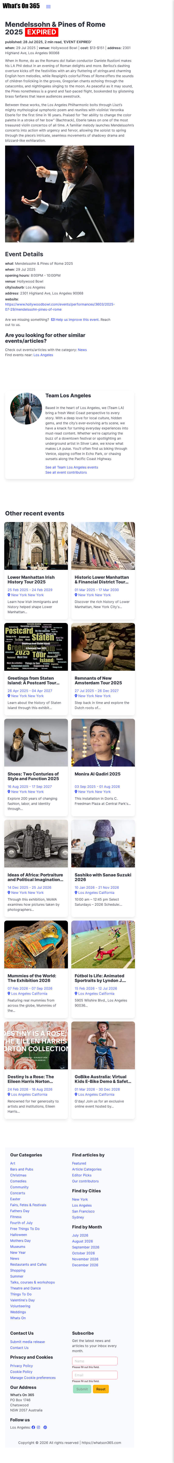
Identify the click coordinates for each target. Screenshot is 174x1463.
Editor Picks (81, 1175)
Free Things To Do (25, 1229)
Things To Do (21, 1294)
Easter (15, 1199)
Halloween (18, 1234)
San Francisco (83, 1211)
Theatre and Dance (25, 1288)
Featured (79, 1163)
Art (12, 1163)
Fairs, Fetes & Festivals (28, 1205)
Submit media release (27, 1342)
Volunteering (20, 1306)
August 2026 (82, 1241)
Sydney (78, 1217)
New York (80, 1199)
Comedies (18, 1181)
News (82, 350)
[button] (48, 6)
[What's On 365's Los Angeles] (34, 1427)
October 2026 (83, 1253)
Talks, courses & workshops (32, 1282)
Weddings (18, 1312)
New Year (18, 1252)
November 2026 (85, 1259)
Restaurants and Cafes (28, 1264)
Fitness (15, 1217)
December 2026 (85, 1265)
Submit (82, 1389)
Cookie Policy (21, 1372)
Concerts (17, 1193)
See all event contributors (66, 472)
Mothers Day (20, 1240)
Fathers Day (19, 1211)
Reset (100, 1389)
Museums (17, 1246)
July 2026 (80, 1235)
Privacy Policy (21, 1366)
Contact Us (19, 1348)
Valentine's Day (22, 1300)
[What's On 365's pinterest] (45, 1427)
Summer (16, 1276)
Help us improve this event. (78, 319)
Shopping (17, 1270)
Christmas (18, 1175)
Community (19, 1187)
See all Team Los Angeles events (71, 467)
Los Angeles (43, 355)
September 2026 (85, 1247)
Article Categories (86, 1169)
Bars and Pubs (21, 1169)
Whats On (18, 1318)
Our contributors (85, 1181)
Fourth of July (21, 1223)
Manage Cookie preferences (33, 1377)
